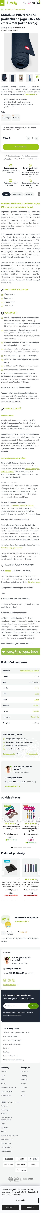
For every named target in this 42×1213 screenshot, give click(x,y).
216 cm (36, 699)
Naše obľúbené (6, 1151)
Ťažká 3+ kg (35, 717)
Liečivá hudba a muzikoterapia (6, 1119)
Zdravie (23, 1083)
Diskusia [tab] (29, 194)
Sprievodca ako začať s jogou (16, 749)
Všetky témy (12, 1102)
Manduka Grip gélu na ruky (11, 548)
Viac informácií (30, 94)
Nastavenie (20, 1200)
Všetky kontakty (11, 786)
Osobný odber (6, 1095)
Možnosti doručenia (12, 129)
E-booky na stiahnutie (8, 1087)
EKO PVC (36, 705)
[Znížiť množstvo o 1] (28, 138)
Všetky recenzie (21, 922)
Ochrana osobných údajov (12, 1040)
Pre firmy (6, 1052)
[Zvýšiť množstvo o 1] (36, 138)
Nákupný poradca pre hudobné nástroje (19, 742)
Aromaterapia (6, 1143)
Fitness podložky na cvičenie (29, 670)
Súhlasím (29, 1207)
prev (2, 819)
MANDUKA (21, 159)
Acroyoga (4, 1106)
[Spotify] (13, 980)
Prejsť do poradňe (9, 754)
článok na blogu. (34, 582)
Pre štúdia (4, 1127)
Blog (2, 1079)
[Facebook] (4, 980)
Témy (23, 1095)
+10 (38, 80)
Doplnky (24, 1087)
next (39, 819)
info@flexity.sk (14, 778)
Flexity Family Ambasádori (12, 1044)
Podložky (24, 1076)
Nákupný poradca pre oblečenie (16, 745)
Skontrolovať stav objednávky (13, 1060)
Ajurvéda (4, 1114)
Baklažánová (29, 821)
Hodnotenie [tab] (17, 194)
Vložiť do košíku (21, 147)
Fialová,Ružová (9, 821)
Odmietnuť (10, 1207)
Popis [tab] (6, 194)
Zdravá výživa (6, 1110)
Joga (3, 1124)
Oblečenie (24, 1072)
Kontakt (4, 1072)
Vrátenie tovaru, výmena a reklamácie (16, 1032)
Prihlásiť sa (33, 1006)
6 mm (37, 688)
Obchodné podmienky (10, 1036)
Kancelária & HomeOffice (9, 1135)
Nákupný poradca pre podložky (16, 739)
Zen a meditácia (6, 1139)
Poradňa (6, 1048)
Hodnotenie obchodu (10, 1056)
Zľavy (23, 1091)
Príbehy (3, 1083)
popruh (8, 571)
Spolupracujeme (6, 1091)
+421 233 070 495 (16, 782)
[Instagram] (9, 980)
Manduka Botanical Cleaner (22, 506)
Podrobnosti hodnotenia (9, 30)
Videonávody (33, 754)
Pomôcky (24, 1079)
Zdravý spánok (6, 1147)
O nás (3, 1076)
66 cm (37, 694)
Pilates (3, 1131)
